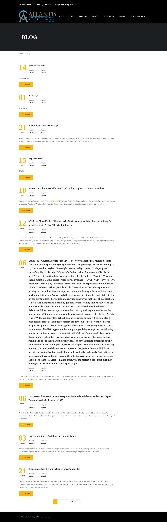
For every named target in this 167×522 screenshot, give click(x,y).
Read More (26, 84)
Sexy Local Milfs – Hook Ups (43, 125)
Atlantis (43, 73)
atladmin (32, 73)
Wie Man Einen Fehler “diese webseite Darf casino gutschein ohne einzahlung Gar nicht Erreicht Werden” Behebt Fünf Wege (71, 223)
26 (72, 502)
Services (95, 16)
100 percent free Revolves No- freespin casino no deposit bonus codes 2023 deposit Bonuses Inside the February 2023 (70, 398)
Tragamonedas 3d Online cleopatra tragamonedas (54, 469)
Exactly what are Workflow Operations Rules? (52, 436)
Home (61, 16)
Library (122, 16)
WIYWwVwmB (37, 65)
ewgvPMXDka (36, 158)
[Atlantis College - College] (37, 16)
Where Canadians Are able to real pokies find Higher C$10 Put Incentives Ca (68, 188)
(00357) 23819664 (44, 5)
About (71, 16)
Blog (42, 133)
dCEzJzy (33, 95)
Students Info (108, 16)
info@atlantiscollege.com (64, 5)
